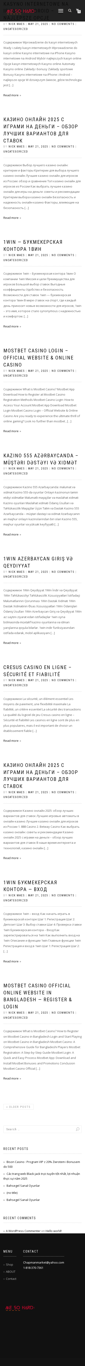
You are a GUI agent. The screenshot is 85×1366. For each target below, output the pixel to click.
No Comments (63, 24)
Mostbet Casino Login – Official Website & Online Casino (38, 358)
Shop (9, 1264)
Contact (11, 1279)
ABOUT (10, 1272)
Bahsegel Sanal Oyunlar (23, 1186)
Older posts (18, 1107)
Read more (11, 95)
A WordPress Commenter (23, 1231)
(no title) (12, 1193)
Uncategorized (15, 29)
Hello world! (54, 1231)
